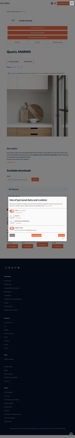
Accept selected (36, 235)
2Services (18, 212)
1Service (18, 218)
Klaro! (63, 238)
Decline (12, 235)
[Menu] (72, 3)
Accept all (61, 235)
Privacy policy (48, 205)
